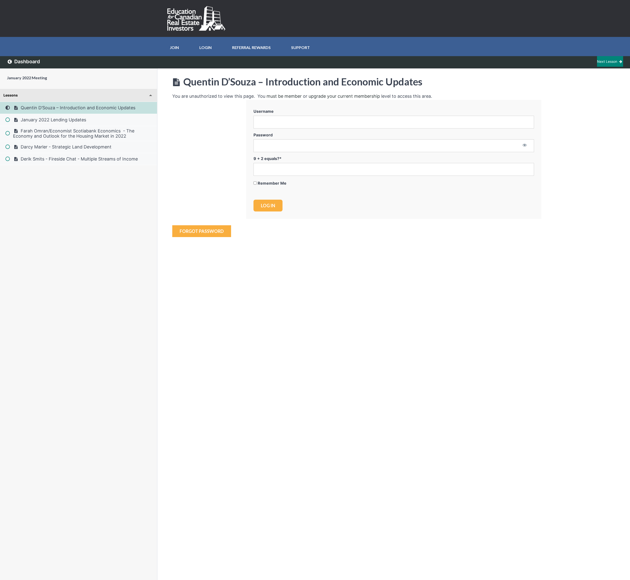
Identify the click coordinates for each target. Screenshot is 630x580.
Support (300, 47)
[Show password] (525, 145)
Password (263, 134)
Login (205, 47)
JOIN (174, 47)
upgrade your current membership (344, 96)
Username (263, 111)
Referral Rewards (251, 47)
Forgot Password (202, 231)
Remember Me (271, 183)
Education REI (198, 18)
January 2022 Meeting (27, 77)
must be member (284, 96)
